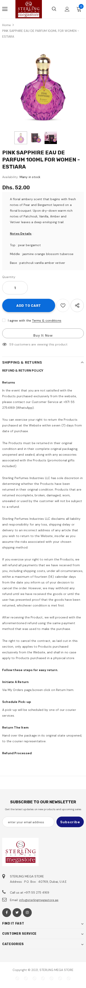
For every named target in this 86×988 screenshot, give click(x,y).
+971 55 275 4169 (36, 892)
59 (11, 344)
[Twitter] (17, 912)
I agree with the (19, 320)
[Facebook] (6, 912)
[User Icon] (67, 9)
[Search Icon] (54, 9)
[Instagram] (27, 912)
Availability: (10, 177)
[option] (43, 86)
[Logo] (28, 9)
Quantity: (9, 277)
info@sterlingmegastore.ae (38, 900)
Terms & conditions (46, 320)
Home (6, 25)
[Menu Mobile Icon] (4, 9)
